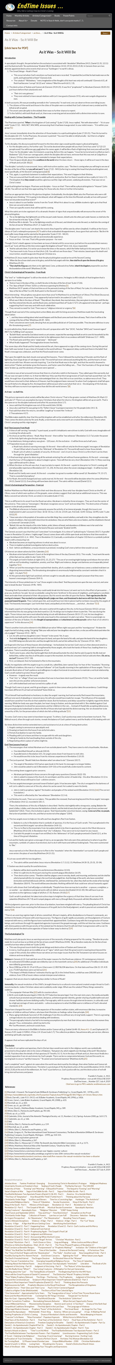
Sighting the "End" (71, 1255)
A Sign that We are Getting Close (36, 1223)
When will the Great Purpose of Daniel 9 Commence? (27, 1274)
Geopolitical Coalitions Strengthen (19, 1306)
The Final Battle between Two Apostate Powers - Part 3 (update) (32, 1333)
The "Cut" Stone (87, 1221)
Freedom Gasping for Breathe (50, 1322)
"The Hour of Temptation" (16, 1197)
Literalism (85, 1263)
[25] (85, 1059)
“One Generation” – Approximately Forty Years (24, 1293)
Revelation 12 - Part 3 (61, 1205)
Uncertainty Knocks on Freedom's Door (21, 1186)
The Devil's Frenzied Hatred (16, 1258)
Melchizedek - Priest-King (40, 1312)
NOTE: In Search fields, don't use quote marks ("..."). (62, 20)
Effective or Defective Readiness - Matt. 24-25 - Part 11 (28, 1245)
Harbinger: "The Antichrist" (87, 1199)
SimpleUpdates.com (82, 1360)
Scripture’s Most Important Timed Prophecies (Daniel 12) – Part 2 (32, 1282)
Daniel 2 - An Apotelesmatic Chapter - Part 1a (86, 1322)
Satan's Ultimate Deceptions (17, 1221)
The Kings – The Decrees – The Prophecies (54, 1277)
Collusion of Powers (37, 1215)
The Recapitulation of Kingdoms (82, 1285)
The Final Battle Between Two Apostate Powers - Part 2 (75, 1330)
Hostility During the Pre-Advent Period (21, 1255)
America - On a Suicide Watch (79, 1194)
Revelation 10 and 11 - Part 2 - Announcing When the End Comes (32, 1237)
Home (9, 15)
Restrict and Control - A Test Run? (68, 1304)
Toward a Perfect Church (46, 1338)
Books (57, 15)
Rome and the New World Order (18, 1296)
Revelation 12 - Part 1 (14, 1207)
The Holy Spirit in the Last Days (51, 1306)
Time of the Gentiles (47, 1250)
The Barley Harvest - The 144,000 (79, 1186)
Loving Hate (34, 1344)
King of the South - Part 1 (15, 1205)
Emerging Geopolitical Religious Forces (53, 1261)
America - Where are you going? (67, 1312)
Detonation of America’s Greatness (20, 1322)
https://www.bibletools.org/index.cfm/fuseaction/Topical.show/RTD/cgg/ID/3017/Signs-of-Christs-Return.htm (54, 1095)
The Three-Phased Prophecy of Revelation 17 (74, 1245)
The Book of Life (99, 1263)
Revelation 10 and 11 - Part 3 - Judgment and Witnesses (28, 1234)
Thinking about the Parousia (78, 1197)
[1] (12, 128)
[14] (31, 622)
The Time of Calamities (83, 1261)
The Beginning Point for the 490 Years (74, 1272)
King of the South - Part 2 (83, 1202)
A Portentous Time (96, 1250)
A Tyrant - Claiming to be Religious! (20, 1336)
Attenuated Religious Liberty (17, 1202)
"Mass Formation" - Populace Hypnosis (43, 1317)
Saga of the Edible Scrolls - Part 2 (40, 1191)
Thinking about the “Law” (15, 1272)
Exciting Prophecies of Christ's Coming (21, 1314)
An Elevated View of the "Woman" (67, 1258)
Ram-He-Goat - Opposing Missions (19, 1298)
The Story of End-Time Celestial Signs (57, 1290)
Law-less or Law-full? (58, 1215)
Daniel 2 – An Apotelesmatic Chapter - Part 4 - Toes (67, 1328)
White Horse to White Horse (75, 1317)
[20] (75, 962)
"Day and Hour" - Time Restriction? (53, 1213)
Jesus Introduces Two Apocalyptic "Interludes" (57, 1263)
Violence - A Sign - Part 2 (42, 1221)
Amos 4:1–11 (86, 1029)
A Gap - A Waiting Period (95, 1312)
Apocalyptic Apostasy (84, 1207)
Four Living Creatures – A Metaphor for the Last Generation (59, 1269)
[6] (74, 308)
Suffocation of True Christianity (18, 1338)
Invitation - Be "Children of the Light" (91, 1247)
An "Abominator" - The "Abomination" (44, 1218)
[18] (12, 910)
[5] (67, 285)
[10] (47, 551)
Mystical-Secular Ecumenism (60, 1207)
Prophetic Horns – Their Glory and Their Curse (25, 1288)
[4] (37, 231)
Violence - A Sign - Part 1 (66, 1221)
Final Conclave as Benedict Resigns (19, 1247)
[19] (71, 928)
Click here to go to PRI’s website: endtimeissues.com (88, 1084)
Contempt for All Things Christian (50, 1296)
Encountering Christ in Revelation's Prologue (67, 1183)
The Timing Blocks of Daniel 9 (42, 1272)
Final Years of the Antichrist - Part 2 (53, 1320)
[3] (48, 172)
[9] (16, 514)
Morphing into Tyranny (53, 1344)
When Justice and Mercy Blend (84, 1242)
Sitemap (96, 1360)
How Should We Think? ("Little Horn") (46, 1197)
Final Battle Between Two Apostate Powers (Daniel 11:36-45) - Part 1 (34, 1194)
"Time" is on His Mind (39, 1330)
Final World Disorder (46, 1298)
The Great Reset (71, 1309)
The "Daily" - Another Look (64, 1253)
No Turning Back (12, 1341)
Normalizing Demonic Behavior (46, 1301)
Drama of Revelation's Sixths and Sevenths (59, 1314)
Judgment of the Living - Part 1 (89, 1277)
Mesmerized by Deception (40, 1304)
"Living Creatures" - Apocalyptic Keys (20, 1210)
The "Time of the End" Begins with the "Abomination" (27, 1253)
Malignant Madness (98, 1183)
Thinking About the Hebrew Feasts (19, 1263)
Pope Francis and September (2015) (20, 1213)
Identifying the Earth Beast (64, 1223)
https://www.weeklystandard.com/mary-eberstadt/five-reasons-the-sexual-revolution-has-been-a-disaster (54, 1156)
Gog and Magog (61, 1242)
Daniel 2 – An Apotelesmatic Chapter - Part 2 (66, 1325)
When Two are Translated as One (19, 1261)
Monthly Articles (22, 15)
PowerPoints (68, 15)
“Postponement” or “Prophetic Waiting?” (55, 1247)
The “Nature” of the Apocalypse (77, 1266)
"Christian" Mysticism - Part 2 (67, 1239)
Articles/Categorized (41, 15)
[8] (69, 386)
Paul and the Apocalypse (15, 1312)
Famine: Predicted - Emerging (32, 1183)
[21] (45, 970)
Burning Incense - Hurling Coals (78, 1336)
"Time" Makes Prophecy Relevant (19, 1277)
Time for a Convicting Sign (61, 1199)
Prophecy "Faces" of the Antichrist (46, 1309)
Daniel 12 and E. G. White (15, 1344)
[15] (69, 711)
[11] (19, 565)
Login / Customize (106, 1360)
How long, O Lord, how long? (50, 1336)
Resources (10, 20)
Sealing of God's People (51, 1186)
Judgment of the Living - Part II (48, 1266)
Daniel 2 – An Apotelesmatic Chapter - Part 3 (23, 1328)
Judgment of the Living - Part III (18, 1266)
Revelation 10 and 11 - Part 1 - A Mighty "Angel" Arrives (28, 1239)
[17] (68, 892)
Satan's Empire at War (14, 1191)
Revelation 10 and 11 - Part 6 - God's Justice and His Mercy (73, 1226)
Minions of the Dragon (39, 1205)
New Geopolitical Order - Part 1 (92, 1253)
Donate (34, 20)
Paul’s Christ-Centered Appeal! (61, 1288)
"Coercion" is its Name (14, 1317)
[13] (97, 603)
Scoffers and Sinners (37, 1199)
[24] (87, 1012)
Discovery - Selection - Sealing (82, 1215)
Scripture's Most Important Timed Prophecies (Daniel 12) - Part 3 (60, 1279)
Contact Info (11, 25)
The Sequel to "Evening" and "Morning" (83, 1188)
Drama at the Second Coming (72, 1250)
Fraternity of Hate (12, 1188)
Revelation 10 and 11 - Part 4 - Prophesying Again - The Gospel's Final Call (36, 1231)
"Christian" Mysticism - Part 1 (17, 1242)
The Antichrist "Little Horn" (70, 1298)
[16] (97, 790)
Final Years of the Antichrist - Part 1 (20, 1320)
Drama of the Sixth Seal (96, 1304)
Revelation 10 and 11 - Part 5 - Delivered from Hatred (27, 1229)
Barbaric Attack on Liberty (16, 1330)
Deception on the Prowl (81, 1213)
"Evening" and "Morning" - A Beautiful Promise (43, 1188)
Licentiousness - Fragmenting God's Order (81, 1333)
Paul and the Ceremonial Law (17, 1279)
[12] (25, 573)
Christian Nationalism (91, 1341)
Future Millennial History (15, 1304)
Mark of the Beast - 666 (15, 1346)
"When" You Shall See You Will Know (20, 1250)
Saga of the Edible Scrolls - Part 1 (71, 1191)
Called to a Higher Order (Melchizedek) (21, 1290)
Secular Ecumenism (61, 1202)
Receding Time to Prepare (74, 1218)
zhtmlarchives (11, 1183)
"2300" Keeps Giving (69, 1210)
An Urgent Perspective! (15, 1218)
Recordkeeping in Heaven (91, 1314)
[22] (35, 992)
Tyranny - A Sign (12, 1223)
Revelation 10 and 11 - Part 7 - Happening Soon (25, 1226)
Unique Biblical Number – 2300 (65, 1341)
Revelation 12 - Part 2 (83, 1205)
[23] (20, 1006)
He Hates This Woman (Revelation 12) (76, 1338)
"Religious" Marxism (48, 1210)
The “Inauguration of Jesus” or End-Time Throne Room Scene (74, 1293)
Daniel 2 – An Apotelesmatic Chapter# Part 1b (24, 1325)
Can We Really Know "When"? (17, 1269)
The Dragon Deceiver (41, 1258)
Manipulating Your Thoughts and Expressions (47, 1346)
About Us (23, 20)
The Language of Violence (78, 1306)
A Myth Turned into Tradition (17, 1301)
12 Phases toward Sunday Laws (35, 1341)
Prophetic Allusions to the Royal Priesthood (46, 1285)
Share (105, 33)
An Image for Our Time (92, 1309)
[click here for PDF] (16, 48)
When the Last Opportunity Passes (78, 1301)
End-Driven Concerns (50, 1255)
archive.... (37, 33)
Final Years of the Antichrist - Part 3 (87, 1320)
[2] (31, 162)
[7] (30, 325)
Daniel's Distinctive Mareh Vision (80, 1344)
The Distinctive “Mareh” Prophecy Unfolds (71, 1274)
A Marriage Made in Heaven (17, 1309)
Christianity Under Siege (15, 1199)
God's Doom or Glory (42, 1242)
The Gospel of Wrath (35, 1207)
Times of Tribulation (41, 1202)
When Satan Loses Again (92, 1255)
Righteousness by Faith (15, 1285)
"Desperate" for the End (78, 1296)
